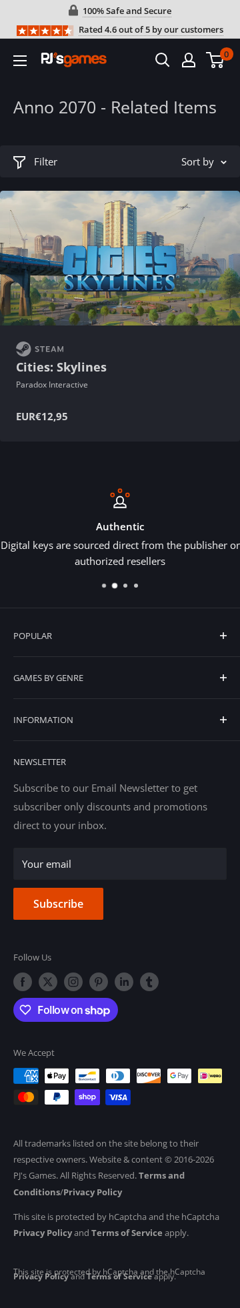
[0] (215, 60)
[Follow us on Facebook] (22, 981)
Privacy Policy (92, 1192)
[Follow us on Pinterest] (98, 981)
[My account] (188, 60)
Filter (45, 161)
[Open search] (162, 60)
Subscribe (58, 903)
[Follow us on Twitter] (48, 981)
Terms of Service (127, 1233)
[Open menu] (20, 60)
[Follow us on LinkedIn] (124, 981)
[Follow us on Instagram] (73, 981)
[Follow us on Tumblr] (149, 981)
